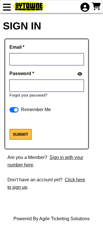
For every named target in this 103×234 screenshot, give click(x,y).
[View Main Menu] (7, 7)
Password (20, 73)
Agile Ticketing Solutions (64, 218)
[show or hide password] (79, 74)
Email (15, 47)
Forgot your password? (28, 95)
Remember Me (36, 109)
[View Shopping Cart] (96, 7)
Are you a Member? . (45, 161)
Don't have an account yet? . (46, 183)
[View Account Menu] (85, 7)
